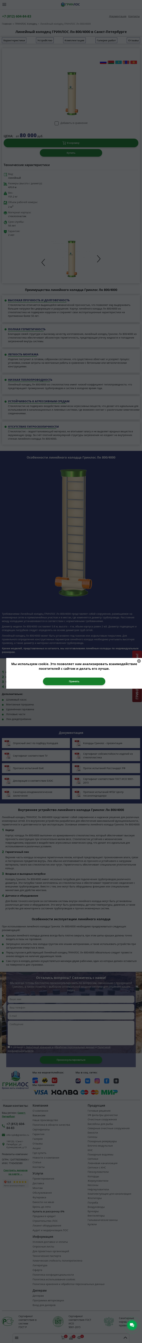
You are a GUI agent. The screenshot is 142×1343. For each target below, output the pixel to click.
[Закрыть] (139, 661)
